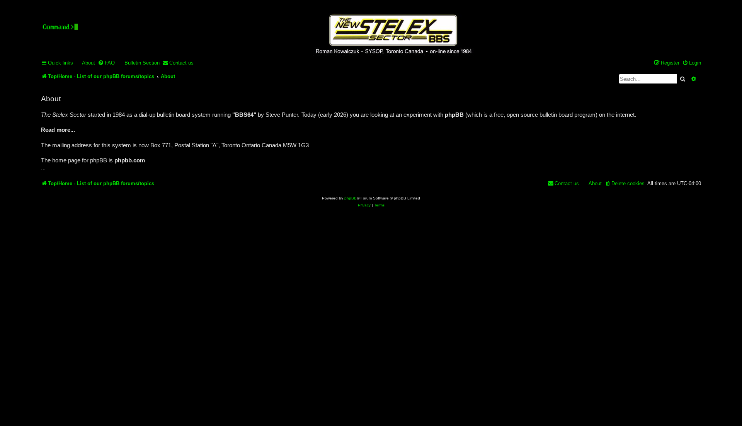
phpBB (350, 198)
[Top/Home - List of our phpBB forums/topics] (393, 35)
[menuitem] (85, 62)
